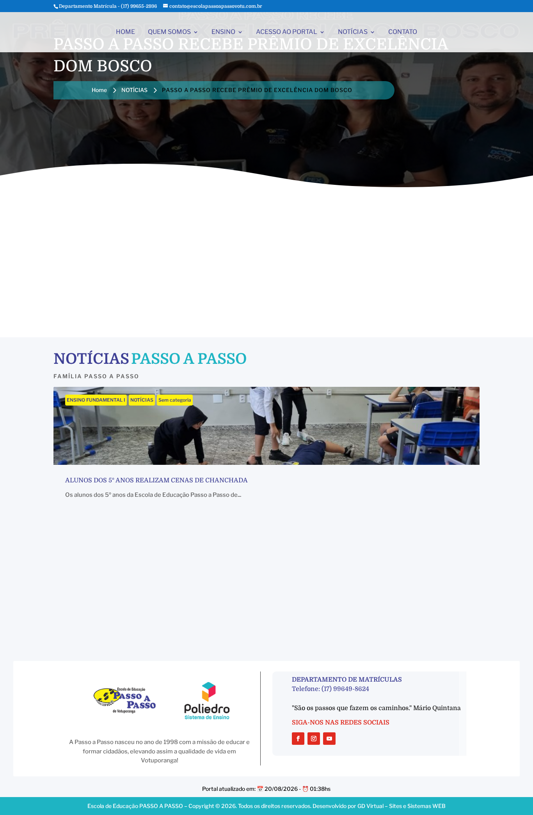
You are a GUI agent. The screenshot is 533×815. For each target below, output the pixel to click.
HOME (125, 32)
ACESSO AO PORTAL (286, 32)
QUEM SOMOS (169, 32)
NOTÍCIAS (353, 32)
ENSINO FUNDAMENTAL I (96, 400)
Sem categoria (174, 400)
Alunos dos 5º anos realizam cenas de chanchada (156, 480)
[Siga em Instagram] (313, 738)
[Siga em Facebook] (298, 738)
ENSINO (223, 32)
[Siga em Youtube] (329, 738)
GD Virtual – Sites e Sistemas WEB (401, 806)
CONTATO (402, 32)
